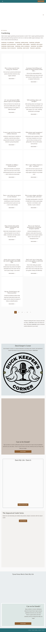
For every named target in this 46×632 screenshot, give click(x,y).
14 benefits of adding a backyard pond (12, 165)
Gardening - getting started (21, 42)
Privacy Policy (41, 630)
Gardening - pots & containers (22, 46)
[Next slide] (41, 372)
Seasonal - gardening (35, 48)
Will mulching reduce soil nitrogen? (34, 100)
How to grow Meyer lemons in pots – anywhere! (34, 165)
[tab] (21, 393)
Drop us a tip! (41, 1)
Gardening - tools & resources (8, 48)
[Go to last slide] (4, 372)
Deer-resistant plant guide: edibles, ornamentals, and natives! (12, 227)
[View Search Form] (2, 1)
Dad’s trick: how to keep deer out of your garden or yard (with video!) (34, 261)
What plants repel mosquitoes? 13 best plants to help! (34, 133)
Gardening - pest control (36, 44)
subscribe (34, 324)
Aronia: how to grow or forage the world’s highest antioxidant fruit (12, 261)
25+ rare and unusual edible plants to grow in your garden (12, 100)
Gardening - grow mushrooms (8, 44)
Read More (12, 78)
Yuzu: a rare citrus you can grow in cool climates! (12, 196)
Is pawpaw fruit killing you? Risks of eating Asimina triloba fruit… (34, 69)
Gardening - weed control (23, 48)
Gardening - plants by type (7, 46)
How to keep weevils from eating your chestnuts (12, 68)
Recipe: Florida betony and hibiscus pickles (12, 292)
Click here (31, 322)
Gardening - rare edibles (36, 46)
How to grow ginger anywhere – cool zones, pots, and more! (34, 196)
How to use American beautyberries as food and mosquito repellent (34, 227)
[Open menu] (43, 15)
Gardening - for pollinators (7, 42)
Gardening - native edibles (23, 44)
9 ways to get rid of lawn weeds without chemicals (12, 133)
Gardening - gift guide (34, 42)
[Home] (1, 30)
